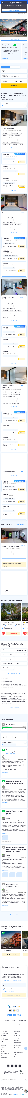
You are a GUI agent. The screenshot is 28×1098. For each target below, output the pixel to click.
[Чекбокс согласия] (3, 989)
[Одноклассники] (15, 1065)
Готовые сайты (4, 1057)
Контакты (16, 1040)
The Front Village (8, 622)
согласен (7, 988)
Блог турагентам (18, 1052)
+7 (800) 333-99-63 (6, 980)
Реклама (16, 1056)
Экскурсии (3, 1035)
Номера (4, 16)
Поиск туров (4, 1031)
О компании (17, 1031)
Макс (19, 980)
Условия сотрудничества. (15, 1089)
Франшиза (16, 1047)
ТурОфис (3, 1051)
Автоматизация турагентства (5, 1054)
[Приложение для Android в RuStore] (17, 1010)
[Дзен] (19, 1065)
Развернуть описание (5, 688)
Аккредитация (17, 1042)
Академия (16, 1050)
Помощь (9, 1024)
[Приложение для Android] (14, 1010)
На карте (24, 16)
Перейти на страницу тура (8, 621)
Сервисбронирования (4, 1048)
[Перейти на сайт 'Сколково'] (21, 1072)
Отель (15, 67)
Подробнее (15, 1094)
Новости (16, 1033)
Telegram (14, 980)
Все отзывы (5, 58)
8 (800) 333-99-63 (14, 1015)
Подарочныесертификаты (4, 1038)
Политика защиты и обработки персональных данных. (13, 1090)
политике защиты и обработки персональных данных (15, 990)
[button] (14, 28)
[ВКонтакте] (12, 1065)
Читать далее (5, 772)
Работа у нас (17, 1035)
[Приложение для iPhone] (10, 1010)
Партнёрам (17, 1054)
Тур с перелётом (5, 67)
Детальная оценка (6, 730)
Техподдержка (19, 1024)
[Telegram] (8, 1065)
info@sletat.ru (22, 1020)
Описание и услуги (14, 16)
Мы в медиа (17, 1038)
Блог (2, 1041)
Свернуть (22, 128)
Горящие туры (4, 1033)
